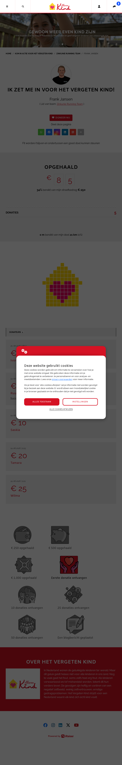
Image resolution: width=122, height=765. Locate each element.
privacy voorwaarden (62, 379)
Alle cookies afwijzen (61, 409)
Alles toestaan (41, 401)
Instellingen (80, 401)
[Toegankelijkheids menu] (118, 3)
